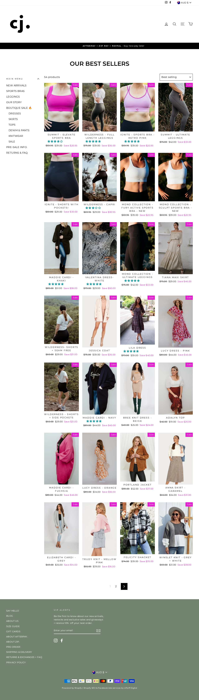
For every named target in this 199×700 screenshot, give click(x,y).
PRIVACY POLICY (16, 662)
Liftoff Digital (130, 688)
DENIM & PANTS (19, 130)
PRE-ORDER (13, 647)
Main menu (14, 79)
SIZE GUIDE (13, 626)
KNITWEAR (16, 135)
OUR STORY (14, 102)
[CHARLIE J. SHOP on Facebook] (62, 640)
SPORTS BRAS (15, 91)
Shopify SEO (90, 688)
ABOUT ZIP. (13, 641)
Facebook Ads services (109, 688)
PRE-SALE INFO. (16, 147)
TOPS (12, 124)
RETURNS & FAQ (17, 152)
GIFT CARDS (13, 631)
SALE (12, 141)
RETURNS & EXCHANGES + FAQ (24, 657)
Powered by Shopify (72, 688)
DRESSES (15, 113)
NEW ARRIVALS (16, 85)
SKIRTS (13, 119)
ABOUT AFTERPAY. (17, 636)
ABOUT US (12, 621)
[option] (99, 46)
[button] (55, 141)
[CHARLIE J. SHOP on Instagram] (56, 640)
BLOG (9, 616)
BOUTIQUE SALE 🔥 (19, 107)
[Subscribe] (98, 631)
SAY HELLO (12, 610)
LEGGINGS (13, 96)
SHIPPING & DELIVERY (19, 652)
